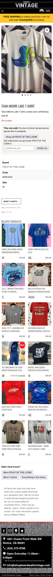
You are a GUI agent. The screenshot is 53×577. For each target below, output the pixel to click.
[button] (47, 30)
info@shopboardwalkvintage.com (28, 565)
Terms (42, 575)
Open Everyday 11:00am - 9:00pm (24, 556)
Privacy (49, 575)
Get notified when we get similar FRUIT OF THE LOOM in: (25, 142)
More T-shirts (11, 201)
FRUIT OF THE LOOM (13, 166)
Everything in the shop (33, 477)
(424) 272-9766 (15, 548)
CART (48, 10)
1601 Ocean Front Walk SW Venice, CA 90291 (22, 541)
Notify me (42, 148)
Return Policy (18, 514)
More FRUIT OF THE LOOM (17, 472)
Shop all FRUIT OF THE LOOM (21, 136)
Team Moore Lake (13, 207)
